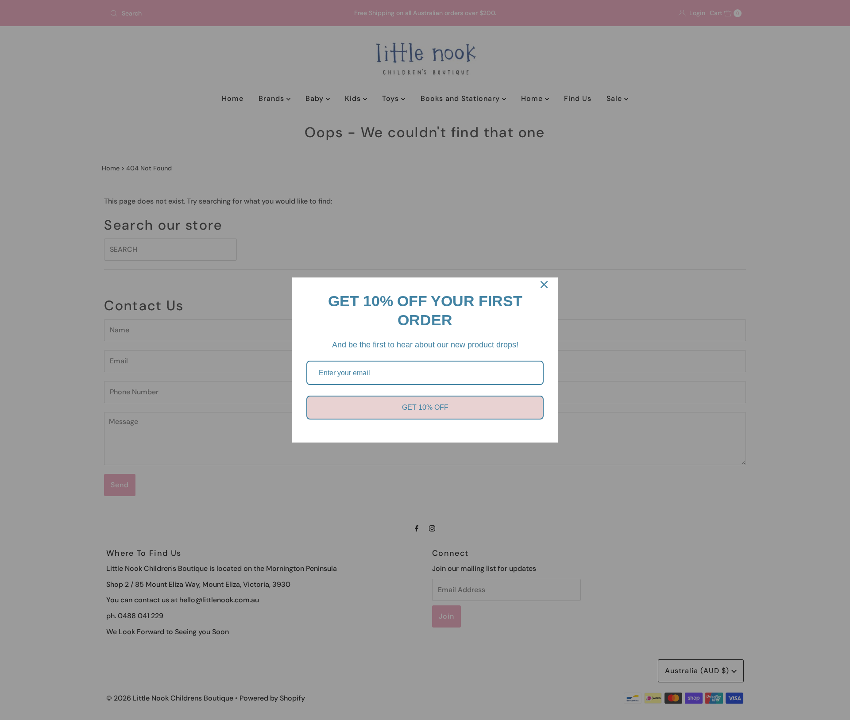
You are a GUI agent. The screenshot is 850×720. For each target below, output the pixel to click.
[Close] (544, 284)
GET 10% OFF (425, 407)
